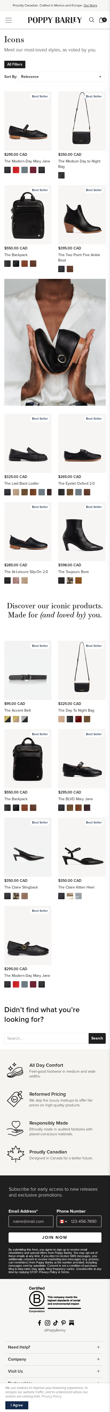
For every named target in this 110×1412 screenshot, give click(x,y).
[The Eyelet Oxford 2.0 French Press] (87, 492)
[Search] (91, 19)
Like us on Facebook (39, 1323)
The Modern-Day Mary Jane (27, 161)
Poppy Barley (55, 20)
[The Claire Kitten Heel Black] (61, 896)
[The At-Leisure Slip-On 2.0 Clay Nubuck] (24, 580)
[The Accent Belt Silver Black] (24, 719)
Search (97, 1038)
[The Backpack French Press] (33, 263)
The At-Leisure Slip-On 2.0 (26, 572)
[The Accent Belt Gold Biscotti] (16, 719)
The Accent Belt (17, 710)
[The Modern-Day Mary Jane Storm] (24, 170)
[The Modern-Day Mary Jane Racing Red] (16, 170)
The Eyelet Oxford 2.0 (76, 483)
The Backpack (16, 255)
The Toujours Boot (73, 572)
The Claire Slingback (21, 887)
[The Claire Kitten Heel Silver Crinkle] (70, 896)
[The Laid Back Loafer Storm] (41, 492)
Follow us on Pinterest (63, 1323)
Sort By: (10, 76)
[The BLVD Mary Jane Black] (61, 807)
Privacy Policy (48, 1272)
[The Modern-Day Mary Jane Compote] (33, 170)
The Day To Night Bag (76, 710)
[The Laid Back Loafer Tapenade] (24, 492)
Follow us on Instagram (47, 1323)
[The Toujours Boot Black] (61, 580)
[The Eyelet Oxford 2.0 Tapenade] (70, 492)
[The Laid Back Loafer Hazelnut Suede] (33, 492)
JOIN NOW (55, 1237)
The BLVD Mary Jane (75, 799)
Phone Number (71, 1211)
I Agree (17, 1405)
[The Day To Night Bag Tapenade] (87, 719)
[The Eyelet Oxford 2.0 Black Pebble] (61, 492)
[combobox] (62, 1221)
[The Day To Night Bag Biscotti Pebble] (61, 719)
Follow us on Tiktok (55, 1323)
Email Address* (23, 1211)
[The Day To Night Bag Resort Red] (78, 719)
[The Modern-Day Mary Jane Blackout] (41, 170)
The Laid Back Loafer (21, 483)
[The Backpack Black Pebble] (7, 263)
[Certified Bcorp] (55, 1302)
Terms (65, 1272)
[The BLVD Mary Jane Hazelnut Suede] (78, 807)
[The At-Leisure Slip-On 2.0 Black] (7, 580)
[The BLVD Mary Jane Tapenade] (70, 807)
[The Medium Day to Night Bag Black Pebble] (61, 175)
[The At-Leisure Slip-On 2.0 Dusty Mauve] (16, 580)
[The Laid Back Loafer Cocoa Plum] (50, 492)
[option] (55, 7)
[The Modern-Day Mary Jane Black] (7, 170)
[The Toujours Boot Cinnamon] (78, 580)
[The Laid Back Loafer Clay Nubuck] (16, 492)
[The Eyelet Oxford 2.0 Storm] (78, 492)
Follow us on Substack (71, 1323)
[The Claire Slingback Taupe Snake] (16, 896)
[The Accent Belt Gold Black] (7, 719)
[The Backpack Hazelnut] (24, 263)
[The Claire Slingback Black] (7, 896)
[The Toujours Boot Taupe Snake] (70, 580)
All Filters (14, 64)
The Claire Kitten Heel (76, 887)
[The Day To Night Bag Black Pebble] (70, 719)
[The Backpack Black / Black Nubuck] (16, 263)
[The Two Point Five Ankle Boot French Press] (70, 269)
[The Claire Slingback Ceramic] (24, 896)
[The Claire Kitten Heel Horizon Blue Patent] (78, 896)
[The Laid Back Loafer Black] (7, 492)
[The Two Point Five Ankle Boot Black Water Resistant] (61, 269)
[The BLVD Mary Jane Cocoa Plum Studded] (87, 807)
